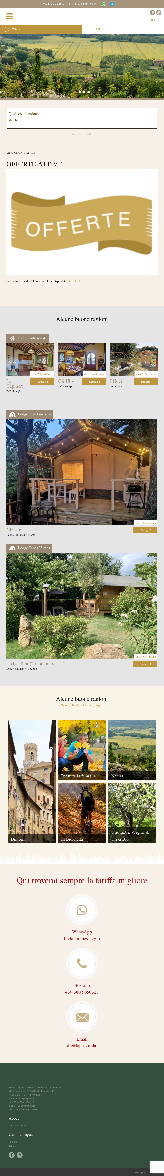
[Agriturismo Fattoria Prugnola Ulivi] (82, 359)
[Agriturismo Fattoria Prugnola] (30, 359)
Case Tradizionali (31, 338)
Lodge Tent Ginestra (34, 414)
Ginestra (14, 529)
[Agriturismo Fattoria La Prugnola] (84, 15)
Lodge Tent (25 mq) (33, 547)
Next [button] (156, 362)
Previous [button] (8, 362)
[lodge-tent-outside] (81, 606)
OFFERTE (74, 281)
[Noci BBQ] (134, 359)
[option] (82, 66)
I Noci (116, 381)
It (152, 20)
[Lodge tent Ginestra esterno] (81, 472)
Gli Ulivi (67, 381)
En (157, 20)
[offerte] (81, 222)
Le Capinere (15, 383)
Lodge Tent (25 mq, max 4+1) (35, 663)
